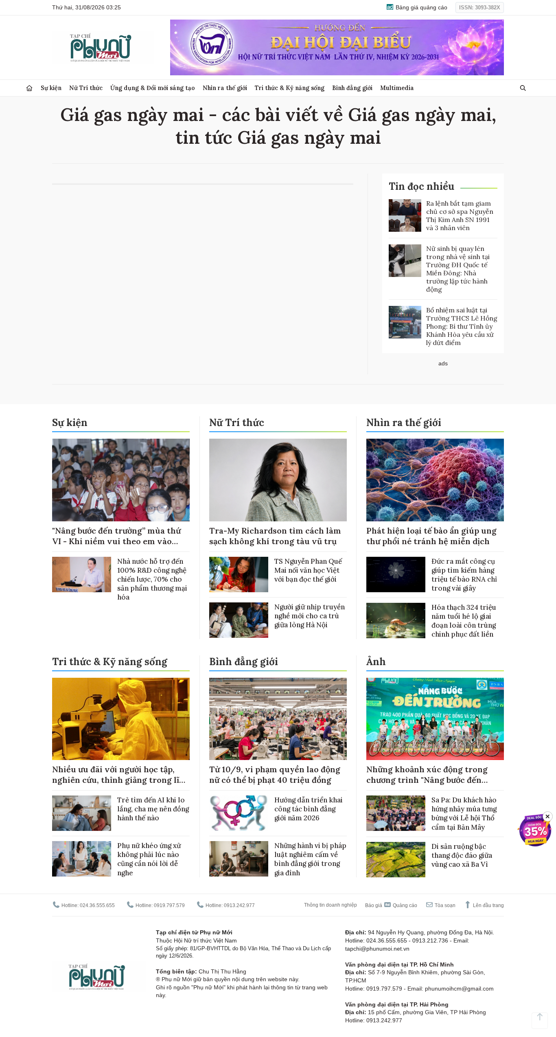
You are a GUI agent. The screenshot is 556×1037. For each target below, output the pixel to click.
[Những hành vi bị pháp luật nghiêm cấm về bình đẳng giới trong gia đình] (238, 859)
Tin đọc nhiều (421, 186)
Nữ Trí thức (86, 88)
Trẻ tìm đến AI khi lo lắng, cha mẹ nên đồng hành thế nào (153, 808)
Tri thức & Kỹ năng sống (289, 88)
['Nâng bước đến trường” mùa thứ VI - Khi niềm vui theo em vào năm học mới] (121, 480)
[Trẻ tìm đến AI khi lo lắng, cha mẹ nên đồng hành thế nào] (81, 813)
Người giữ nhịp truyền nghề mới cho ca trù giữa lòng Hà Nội (309, 615)
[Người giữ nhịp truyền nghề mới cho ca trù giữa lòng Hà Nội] (238, 620)
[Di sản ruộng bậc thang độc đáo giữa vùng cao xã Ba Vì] (395, 859)
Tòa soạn (444, 905)
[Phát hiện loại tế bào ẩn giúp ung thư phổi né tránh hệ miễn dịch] (435, 480)
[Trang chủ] (29, 88)
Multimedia (397, 88)
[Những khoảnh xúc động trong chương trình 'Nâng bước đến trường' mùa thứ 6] (435, 719)
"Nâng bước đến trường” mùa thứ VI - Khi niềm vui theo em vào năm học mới (116, 541)
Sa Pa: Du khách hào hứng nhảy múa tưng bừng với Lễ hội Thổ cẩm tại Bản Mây (464, 813)
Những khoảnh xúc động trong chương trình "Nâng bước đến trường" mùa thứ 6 (427, 779)
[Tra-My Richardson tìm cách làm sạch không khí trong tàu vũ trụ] (278, 480)
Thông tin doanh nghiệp (330, 905)
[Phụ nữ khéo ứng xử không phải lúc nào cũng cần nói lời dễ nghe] (81, 859)
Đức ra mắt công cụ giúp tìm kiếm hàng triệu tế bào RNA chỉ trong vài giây (464, 575)
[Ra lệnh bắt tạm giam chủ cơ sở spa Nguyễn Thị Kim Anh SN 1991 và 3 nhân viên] (405, 215)
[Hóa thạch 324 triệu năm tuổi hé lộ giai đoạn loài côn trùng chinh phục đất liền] (395, 620)
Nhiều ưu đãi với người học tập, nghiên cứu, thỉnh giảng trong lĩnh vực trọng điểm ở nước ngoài (121, 779)
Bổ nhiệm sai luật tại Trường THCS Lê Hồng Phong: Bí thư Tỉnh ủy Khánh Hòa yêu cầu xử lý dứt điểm (461, 326)
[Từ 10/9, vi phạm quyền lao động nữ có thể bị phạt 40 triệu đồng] (278, 719)
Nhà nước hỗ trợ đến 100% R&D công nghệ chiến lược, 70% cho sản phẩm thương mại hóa (152, 579)
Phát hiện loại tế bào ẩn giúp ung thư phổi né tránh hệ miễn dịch (431, 535)
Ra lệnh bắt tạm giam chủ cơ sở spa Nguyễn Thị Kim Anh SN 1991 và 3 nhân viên (459, 215)
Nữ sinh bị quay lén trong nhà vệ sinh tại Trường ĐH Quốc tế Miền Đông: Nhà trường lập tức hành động (458, 268)
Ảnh (376, 661)
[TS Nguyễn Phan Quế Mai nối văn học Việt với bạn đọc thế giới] (238, 574)
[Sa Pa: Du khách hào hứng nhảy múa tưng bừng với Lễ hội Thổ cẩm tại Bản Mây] (395, 813)
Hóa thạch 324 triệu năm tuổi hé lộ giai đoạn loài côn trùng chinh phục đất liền (463, 621)
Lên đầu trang (488, 905)
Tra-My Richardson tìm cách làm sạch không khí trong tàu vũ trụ (275, 535)
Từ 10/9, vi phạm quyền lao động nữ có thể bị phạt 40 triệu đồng (274, 774)
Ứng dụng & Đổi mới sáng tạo (152, 88)
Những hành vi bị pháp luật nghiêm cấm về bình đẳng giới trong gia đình (310, 859)
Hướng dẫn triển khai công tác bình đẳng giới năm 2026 (308, 808)
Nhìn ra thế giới (225, 88)
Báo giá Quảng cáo (391, 905)
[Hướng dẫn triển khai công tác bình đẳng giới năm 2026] (238, 813)
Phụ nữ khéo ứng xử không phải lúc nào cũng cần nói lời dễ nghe (149, 859)
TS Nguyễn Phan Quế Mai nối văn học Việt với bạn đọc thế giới (308, 570)
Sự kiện (51, 88)
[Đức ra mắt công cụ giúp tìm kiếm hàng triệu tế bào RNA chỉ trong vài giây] (395, 574)
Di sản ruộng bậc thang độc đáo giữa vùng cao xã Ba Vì (461, 855)
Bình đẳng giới (352, 88)
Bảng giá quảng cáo (420, 7)
